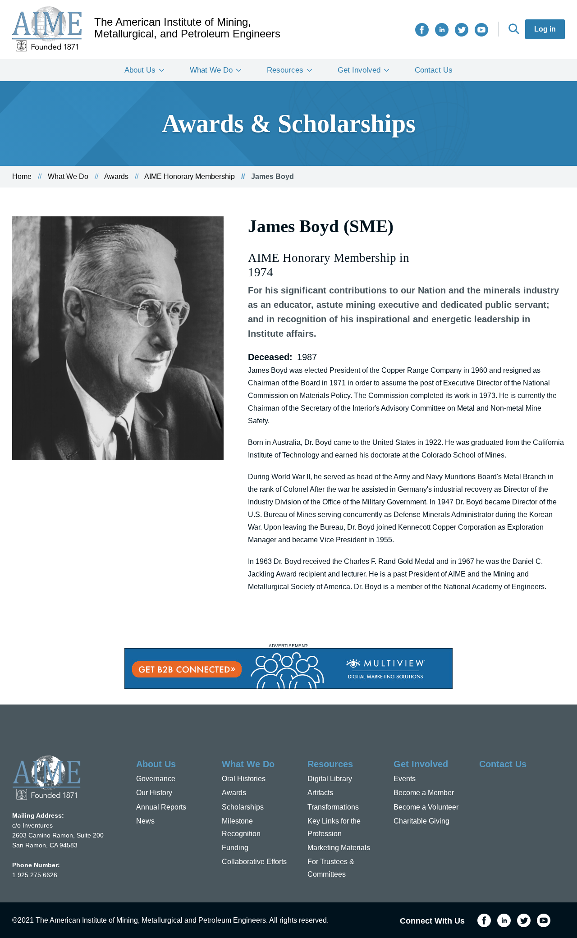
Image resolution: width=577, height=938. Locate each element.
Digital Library (329, 778)
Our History (154, 792)
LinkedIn (442, 30)
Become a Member (424, 792)
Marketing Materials (338, 847)
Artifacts (320, 792)
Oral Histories (244, 778)
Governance (155, 778)
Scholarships (243, 807)
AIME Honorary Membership (189, 176)
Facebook (422, 30)
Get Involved (359, 70)
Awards (116, 176)
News (145, 821)
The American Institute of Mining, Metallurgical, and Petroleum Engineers (187, 28)
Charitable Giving (421, 821)
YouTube (481, 30)
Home (22, 176)
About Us (140, 70)
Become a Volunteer (426, 807)
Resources (285, 70)
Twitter (461, 30)
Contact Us (434, 70)
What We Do (211, 70)
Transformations (333, 807)
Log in (545, 29)
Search (513, 28)
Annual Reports (161, 807)
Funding (235, 847)
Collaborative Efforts (254, 861)
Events (405, 778)
